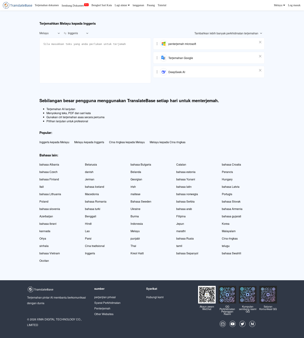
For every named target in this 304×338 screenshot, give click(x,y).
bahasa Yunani (185, 179)
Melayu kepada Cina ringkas (167, 142)
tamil (179, 246)
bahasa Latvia (230, 187)
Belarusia (91, 164)
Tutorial (162, 5)
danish (89, 172)
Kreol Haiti (137, 253)
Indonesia (137, 224)
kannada (44, 231)
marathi (181, 231)
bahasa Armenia (232, 209)
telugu (226, 246)
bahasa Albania (49, 164)
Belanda (136, 172)
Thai (133, 246)
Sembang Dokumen (73, 5)
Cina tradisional (95, 246)
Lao (87, 231)
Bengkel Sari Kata (101, 5)
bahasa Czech (48, 172)
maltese (135, 194)
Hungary (227, 179)
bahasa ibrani (47, 224)
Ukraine (135, 209)
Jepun (180, 224)
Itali (41, 187)
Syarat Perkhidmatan (107, 303)
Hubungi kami (155, 297)
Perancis (227, 172)
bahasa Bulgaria (141, 164)
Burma (135, 216)
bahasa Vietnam (49, 253)
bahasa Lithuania (50, 194)
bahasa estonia (185, 172)
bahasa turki (92, 209)
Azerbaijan (46, 216)
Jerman (89, 179)
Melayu (135, 231)
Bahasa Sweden (141, 201)
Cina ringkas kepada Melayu (127, 142)
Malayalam (229, 231)
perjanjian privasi (105, 297)
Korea (225, 224)
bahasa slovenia (49, 209)
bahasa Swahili (231, 253)
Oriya (42, 238)
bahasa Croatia (231, 164)
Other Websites (103, 314)
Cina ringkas (230, 238)
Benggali (90, 216)
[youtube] (232, 325)
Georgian (136, 179)
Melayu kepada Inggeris (89, 142)
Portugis (227, 194)
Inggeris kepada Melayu (54, 142)
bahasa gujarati (231, 216)
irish (133, 187)
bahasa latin (184, 187)
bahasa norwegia (187, 194)
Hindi (88, 224)
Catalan (181, 164)
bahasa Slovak (231, 201)
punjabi (135, 238)
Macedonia (92, 194)
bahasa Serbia (185, 201)
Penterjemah (102, 308)
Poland (43, 201)
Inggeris (90, 253)
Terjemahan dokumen (47, 5)
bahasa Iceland (94, 187)
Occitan (44, 261)
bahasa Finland (49, 179)
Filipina (181, 216)
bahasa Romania (95, 201)
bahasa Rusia (185, 238)
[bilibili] (223, 325)
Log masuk (294, 5)
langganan (138, 5)
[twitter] (242, 325)
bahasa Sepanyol (187, 253)
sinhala (44, 246)
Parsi (88, 238)
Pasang (151, 5)
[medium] (252, 325)
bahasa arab (184, 209)
